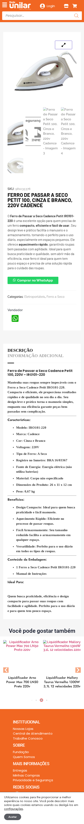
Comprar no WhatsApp (35, 280)
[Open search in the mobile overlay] (42, 15)
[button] (4, 5)
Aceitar (12, 817)
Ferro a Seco (55, 296)
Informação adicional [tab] (36, 355)
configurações (13, 809)
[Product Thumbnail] (63, 45)
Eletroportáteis (34, 296)
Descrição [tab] (20, 350)
